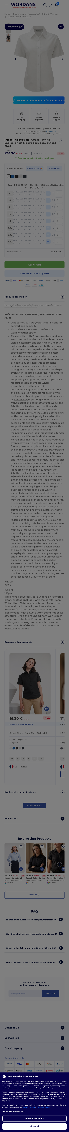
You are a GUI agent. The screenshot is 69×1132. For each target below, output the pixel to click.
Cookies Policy (29, 1107)
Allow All (34, 1126)
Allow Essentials (34, 1118)
